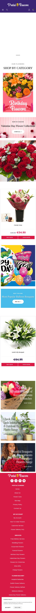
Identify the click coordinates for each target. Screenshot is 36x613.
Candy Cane (18, 225)
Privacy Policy (17, 504)
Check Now (8, 434)
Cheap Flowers (17, 570)
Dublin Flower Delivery (17, 583)
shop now (28, 403)
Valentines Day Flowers (17, 558)
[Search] (7, 10)
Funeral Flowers (17, 550)
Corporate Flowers (17, 547)
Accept (8, 607)
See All (17, 301)
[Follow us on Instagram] (16, 480)
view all (17, 131)
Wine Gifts (17, 566)
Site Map (17, 501)
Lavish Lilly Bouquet (18, 352)
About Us (17, 493)
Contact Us (17, 508)
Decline (17, 607)
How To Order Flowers (17, 522)
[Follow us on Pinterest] (20, 480)
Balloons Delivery (17, 591)
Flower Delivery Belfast (17, 587)
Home (17, 489)
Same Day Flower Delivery (17, 595)
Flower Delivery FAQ (17, 529)
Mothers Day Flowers (17, 554)
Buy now (10, 237)
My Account (17, 518)
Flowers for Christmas (17, 562)
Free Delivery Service (17, 539)
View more (26, 237)
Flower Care (17, 497)
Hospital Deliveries (17, 579)
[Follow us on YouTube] (24, 480)
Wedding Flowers (17, 543)
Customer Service (17, 526)
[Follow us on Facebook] (12, 480)
